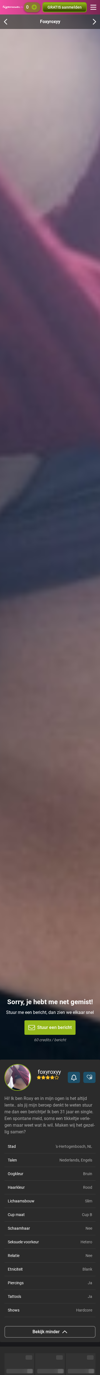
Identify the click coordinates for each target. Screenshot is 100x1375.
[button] (74, 1077)
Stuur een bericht (54, 1027)
